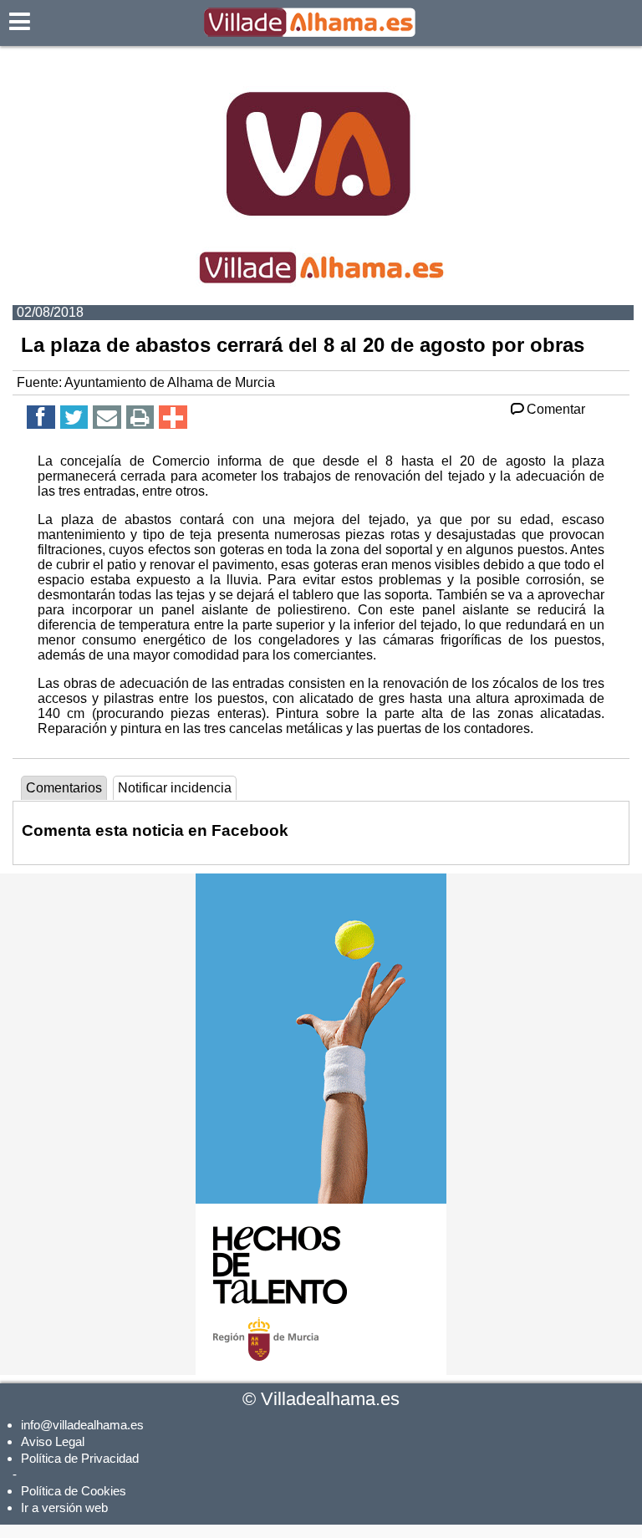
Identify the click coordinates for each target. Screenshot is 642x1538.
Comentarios (64, 788)
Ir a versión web (64, 1507)
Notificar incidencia (175, 788)
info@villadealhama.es (82, 1425)
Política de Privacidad (80, 1458)
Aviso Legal (52, 1441)
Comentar (556, 409)
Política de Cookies (73, 1491)
